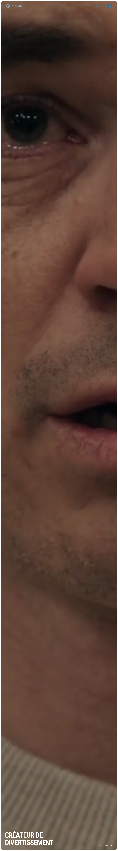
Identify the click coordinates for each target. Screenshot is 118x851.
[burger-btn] (109, 6)
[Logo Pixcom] (14, 6)
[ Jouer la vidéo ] (107, 845)
